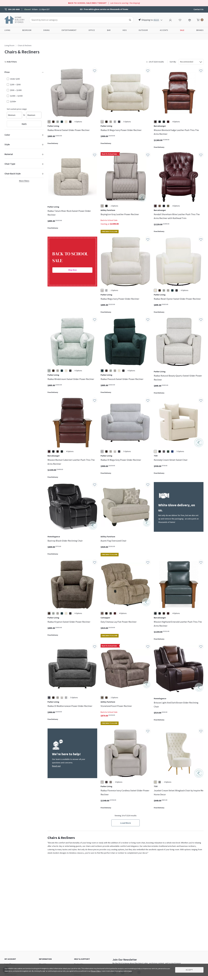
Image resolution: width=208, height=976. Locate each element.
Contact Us (198, 9)
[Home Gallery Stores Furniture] (15, 19)
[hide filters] (11, 61)
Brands (199, 30)
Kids (125, 30)
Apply (24, 124)
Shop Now (72, 270)
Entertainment (69, 30)
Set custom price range (17, 109)
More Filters (24, 180)
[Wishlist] (180, 20)
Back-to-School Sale (109, 220)
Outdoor (143, 30)
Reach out (56, 766)
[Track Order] (189, 20)
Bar (109, 30)
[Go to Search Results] (130, 20)
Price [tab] (7, 72)
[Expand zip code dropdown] (161, 20)
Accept (189, 970)
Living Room (9, 45)
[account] (170, 20)
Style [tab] (7, 144)
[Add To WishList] (94, 70)
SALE (182, 30)
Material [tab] (9, 154)
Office (92, 30)
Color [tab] (7, 134)
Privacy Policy (96, 971)
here (130, 971)
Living (7, 30)
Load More (125, 822)
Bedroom (26, 30)
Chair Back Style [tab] (13, 173)
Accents (164, 30)
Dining (46, 30)
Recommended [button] (186, 61)
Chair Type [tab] (10, 163)
